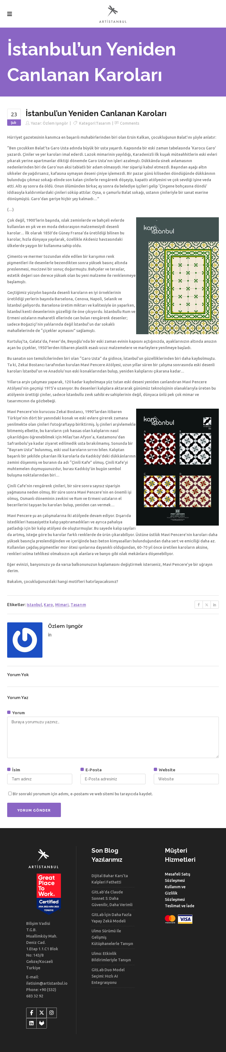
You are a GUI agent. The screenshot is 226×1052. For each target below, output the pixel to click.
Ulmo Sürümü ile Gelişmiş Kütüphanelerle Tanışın (112, 937)
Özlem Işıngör (55, 123)
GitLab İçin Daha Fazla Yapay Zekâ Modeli (111, 917)
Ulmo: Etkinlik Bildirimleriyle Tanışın (111, 956)
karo (48, 605)
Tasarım (103, 123)
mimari (62, 605)
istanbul (34, 605)
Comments (129, 123)
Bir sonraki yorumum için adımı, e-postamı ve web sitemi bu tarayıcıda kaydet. (83, 794)
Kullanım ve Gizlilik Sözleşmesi (175, 893)
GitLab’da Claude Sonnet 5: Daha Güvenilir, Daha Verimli (112, 898)
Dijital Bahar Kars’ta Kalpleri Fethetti (110, 879)
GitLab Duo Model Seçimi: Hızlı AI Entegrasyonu (108, 976)
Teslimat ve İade (179, 906)
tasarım (78, 605)
